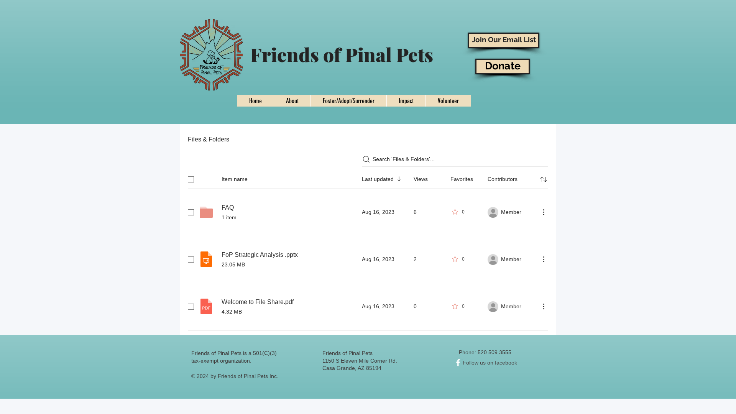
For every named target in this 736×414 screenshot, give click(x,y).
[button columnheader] (543, 179)
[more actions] (543, 212)
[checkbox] (191, 179)
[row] (368, 178)
